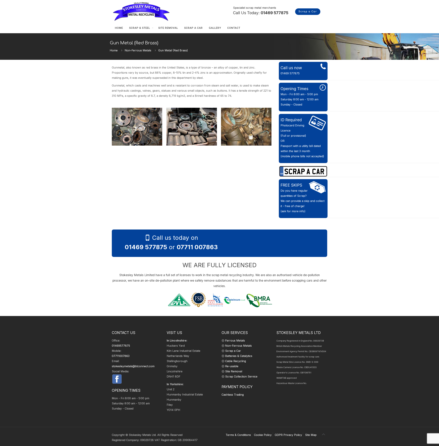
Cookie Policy (263, 435)
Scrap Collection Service (241, 376)
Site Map (311, 435)
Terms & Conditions (238, 435)
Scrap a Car (308, 11)
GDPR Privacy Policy (288, 435)
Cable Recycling (235, 361)
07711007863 (120, 356)
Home (114, 50)
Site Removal (233, 371)
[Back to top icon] (323, 434)
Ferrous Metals (235, 340)
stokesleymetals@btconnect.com (133, 366)
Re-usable (231, 366)
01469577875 (121, 345)
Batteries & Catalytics (238, 356)
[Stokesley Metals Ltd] (147, 11)
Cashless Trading (233, 394)
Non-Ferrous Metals (138, 50)
